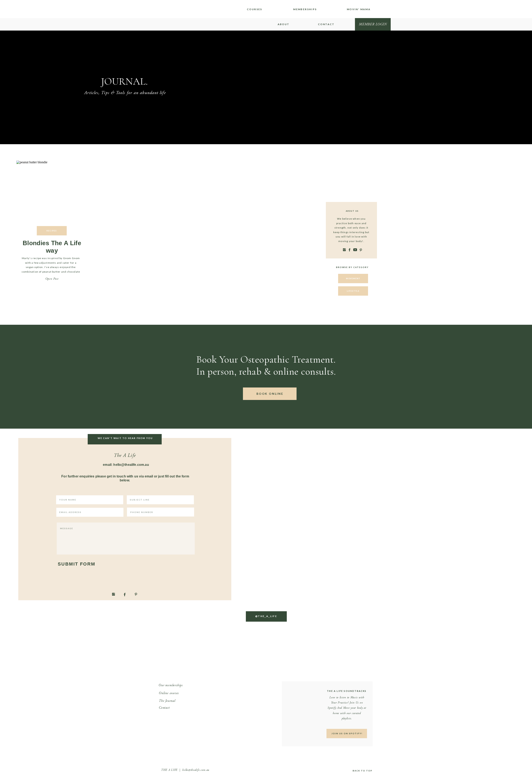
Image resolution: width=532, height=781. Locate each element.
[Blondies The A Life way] (51, 196)
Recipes (52, 231)
